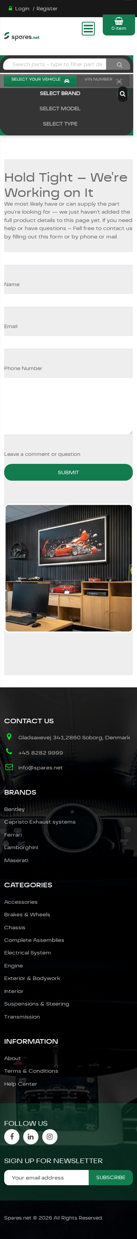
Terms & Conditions (31, 1071)
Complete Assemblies (34, 940)
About (12, 1058)
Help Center (20, 1084)
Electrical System (27, 952)
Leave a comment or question (42, 454)
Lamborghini (21, 847)
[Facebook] (11, 1136)
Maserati (16, 860)
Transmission (22, 1017)
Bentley (14, 809)
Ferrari (13, 835)
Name (11, 284)
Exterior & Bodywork (32, 978)
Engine (13, 965)
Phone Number (23, 368)
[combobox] (54, 64)
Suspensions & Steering (36, 1004)
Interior (14, 991)
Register (47, 8)
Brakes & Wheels (27, 914)
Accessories (21, 902)
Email (11, 326)
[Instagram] (49, 1136)
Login (22, 8)
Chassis (14, 927)
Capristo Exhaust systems (40, 822)
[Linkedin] (30, 1136)
